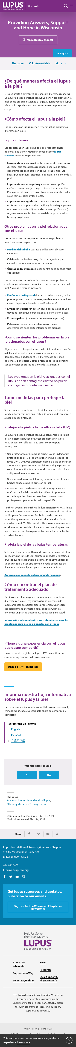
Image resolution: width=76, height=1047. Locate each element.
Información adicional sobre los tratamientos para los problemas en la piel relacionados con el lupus (36, 621)
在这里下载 (18, 740)
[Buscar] (66, 6)
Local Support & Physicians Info (49, 978)
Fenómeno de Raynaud (21, 295)
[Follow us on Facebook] (4, 877)
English (15, 729)
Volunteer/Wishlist (40, 63)
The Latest (18, 63)
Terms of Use (46, 1028)
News (43, 962)
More (58, 63)
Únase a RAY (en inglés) (23, 666)
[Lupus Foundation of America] (13, 6)
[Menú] (71, 6)
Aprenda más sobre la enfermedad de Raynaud (32, 575)
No (49, 775)
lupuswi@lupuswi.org (16, 870)
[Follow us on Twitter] (10, 877)
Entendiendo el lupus (38, 800)
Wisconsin (33, 6)
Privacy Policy (30, 1028)
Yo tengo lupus (38, 804)
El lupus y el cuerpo (17, 804)
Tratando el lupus (16, 800)
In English (62, 53)
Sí (27, 775)
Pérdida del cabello (18, 249)
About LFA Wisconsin (19, 964)
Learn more (23, 1042)
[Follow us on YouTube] (17, 877)
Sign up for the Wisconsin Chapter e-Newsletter (38, 907)
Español (16, 735)
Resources (45, 969)
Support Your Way (23, 973)
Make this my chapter (40, 40)
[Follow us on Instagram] (23, 877)
